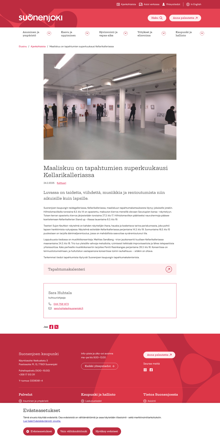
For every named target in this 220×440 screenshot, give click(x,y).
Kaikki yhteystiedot (98, 366)
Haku (154, 17)
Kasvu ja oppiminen (68, 34)
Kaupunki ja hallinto (184, 34)
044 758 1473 (61, 304)
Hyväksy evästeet (107, 431)
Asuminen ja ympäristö (31, 34)
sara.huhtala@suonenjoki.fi (68, 308)
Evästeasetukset (41, 431)
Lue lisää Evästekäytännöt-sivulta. (42, 421)
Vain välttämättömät (73, 431)
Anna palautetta (183, 17)
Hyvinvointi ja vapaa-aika (108, 34)
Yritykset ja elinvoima (145, 34)
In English (196, 4)
